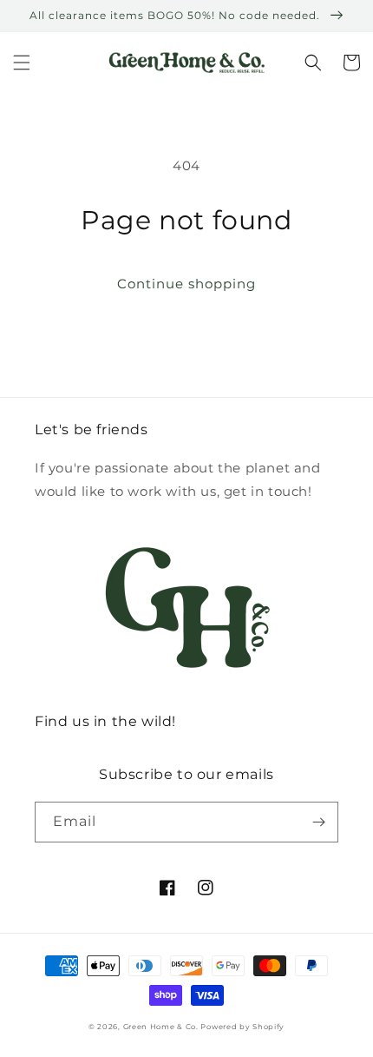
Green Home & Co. (162, 1026)
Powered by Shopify (242, 1026)
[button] (22, 62)
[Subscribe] (318, 822)
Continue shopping (186, 283)
